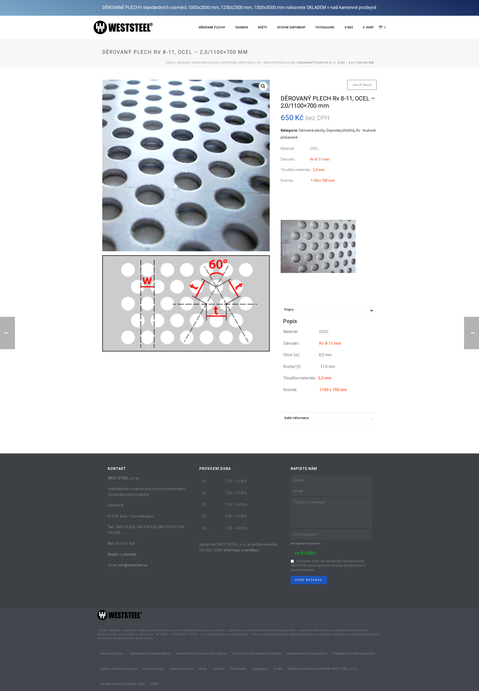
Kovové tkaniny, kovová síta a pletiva (201, 653)
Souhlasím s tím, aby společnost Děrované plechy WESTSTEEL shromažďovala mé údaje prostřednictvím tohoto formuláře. (328, 565)
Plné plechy (238, 669)
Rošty (262, 27)
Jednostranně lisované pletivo (149, 653)
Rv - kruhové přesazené (276, 62)
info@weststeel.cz (132, 565)
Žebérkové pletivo (181, 669)
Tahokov (241, 27)
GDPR (154, 684)
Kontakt (130, 554)
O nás (349, 27)
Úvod (170, 62)
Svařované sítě (153, 669)
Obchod (183, 62)
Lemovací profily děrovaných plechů (256, 653)
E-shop (368, 27)
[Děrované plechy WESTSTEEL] (119, 615)
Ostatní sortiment (291, 27)
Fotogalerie (325, 27)
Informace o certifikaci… (242, 550)
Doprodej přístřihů (238, 62)
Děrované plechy (212, 27)
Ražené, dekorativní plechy (118, 669)
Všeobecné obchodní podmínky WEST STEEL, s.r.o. (322, 669)
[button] (263, 86)
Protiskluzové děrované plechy (354, 653)
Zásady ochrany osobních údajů (122, 684)
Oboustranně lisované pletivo (307, 653)
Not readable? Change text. (306, 543)
